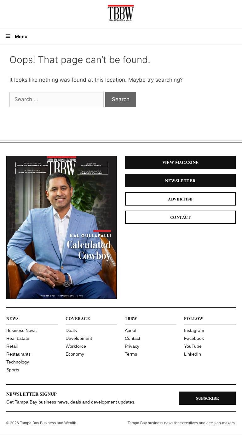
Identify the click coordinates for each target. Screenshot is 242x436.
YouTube (193, 346)
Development (79, 338)
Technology (17, 361)
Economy (75, 354)
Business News (21, 330)
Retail (12, 346)
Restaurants (18, 354)
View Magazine (180, 162)
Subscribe (207, 398)
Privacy (132, 346)
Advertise (180, 199)
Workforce (76, 346)
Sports (12, 369)
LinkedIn (192, 354)
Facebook (194, 338)
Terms (131, 354)
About (130, 330)
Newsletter (180, 180)
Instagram (194, 330)
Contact (180, 217)
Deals (71, 330)
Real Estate (17, 338)
